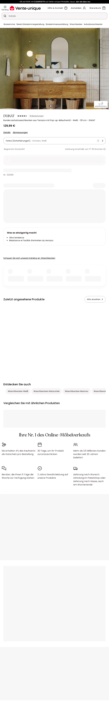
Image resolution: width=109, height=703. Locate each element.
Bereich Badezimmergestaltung (30, 24)
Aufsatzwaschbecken (93, 24)
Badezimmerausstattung (57, 24)
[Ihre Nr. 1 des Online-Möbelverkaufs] (25, 8)
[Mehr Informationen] (104, 149)
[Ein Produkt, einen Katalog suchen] (5, 16)
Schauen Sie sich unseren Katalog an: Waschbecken (29, 258)
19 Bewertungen (37, 116)
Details (7, 132)
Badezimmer (9, 24)
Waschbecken (76, 24)
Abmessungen (20, 132)
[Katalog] (5, 7)
